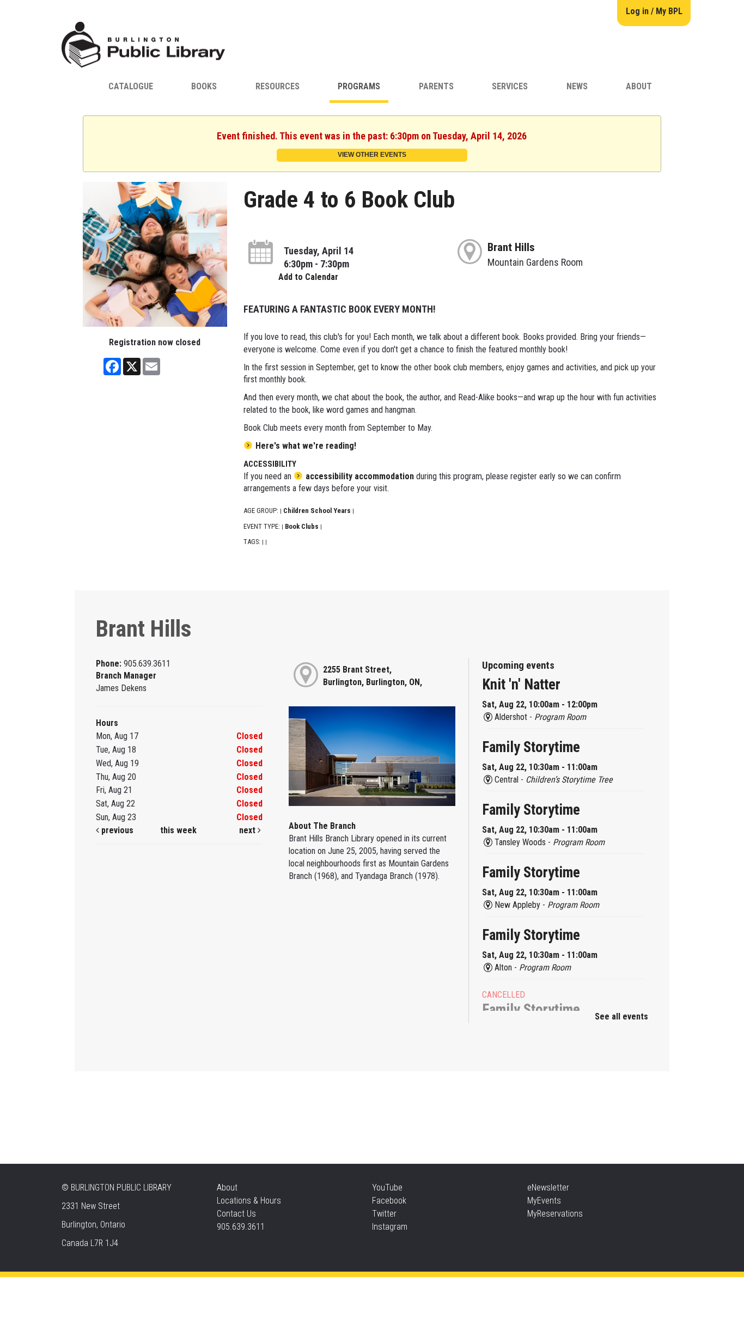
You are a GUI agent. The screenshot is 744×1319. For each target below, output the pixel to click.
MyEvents (544, 1200)
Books (204, 86)
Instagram (389, 1227)
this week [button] (178, 830)
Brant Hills (511, 247)
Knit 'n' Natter (521, 684)
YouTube (387, 1187)
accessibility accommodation (360, 476)
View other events (372, 154)
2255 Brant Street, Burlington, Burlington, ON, (372, 675)
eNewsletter (548, 1187)
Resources (277, 86)
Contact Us (236, 1213)
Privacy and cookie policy (328, 1288)
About (639, 86)
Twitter (384, 1213)
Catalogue (130, 86)
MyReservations (555, 1213)
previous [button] (116, 830)
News (577, 86)
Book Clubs (302, 526)
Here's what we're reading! (305, 446)
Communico (438, 1288)
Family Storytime (531, 747)
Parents (436, 86)
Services (510, 86)
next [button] (248, 830)
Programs (359, 86)
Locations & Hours (249, 1200)
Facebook (389, 1200)
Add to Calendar (308, 277)
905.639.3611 (241, 1227)
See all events (621, 1016)
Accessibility (394, 1288)
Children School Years (317, 510)
